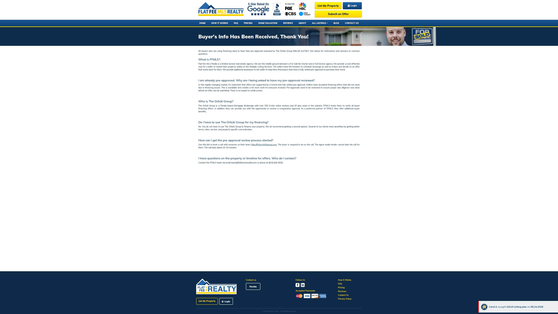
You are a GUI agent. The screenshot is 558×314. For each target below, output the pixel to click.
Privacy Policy (345, 299)
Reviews (288, 23)
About (302, 23)
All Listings (319, 23)
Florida (253, 286)
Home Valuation (267, 23)
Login (353, 5)
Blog (336, 23)
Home (202, 23)
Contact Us (352, 23)
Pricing (248, 23)
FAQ (236, 23)
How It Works (219, 23)
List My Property (328, 5)
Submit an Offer (338, 14)
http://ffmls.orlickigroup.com (264, 144)
